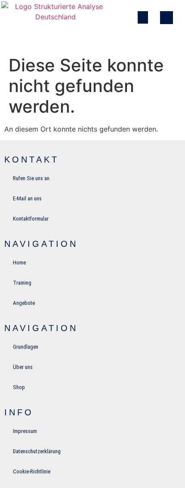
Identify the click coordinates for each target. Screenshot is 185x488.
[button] (143, 17)
